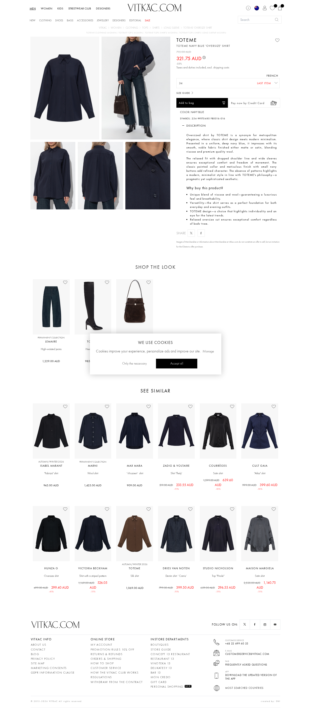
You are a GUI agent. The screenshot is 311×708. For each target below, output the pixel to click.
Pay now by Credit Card (247, 103)
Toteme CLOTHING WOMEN (101, 33)
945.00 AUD (51, 485)
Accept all (176, 363)
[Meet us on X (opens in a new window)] (245, 624)
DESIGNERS (103, 8)
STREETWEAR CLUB (79, 8)
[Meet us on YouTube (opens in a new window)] (275, 624)
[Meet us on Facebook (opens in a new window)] (255, 624)
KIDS (60, 8)
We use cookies (155, 342)
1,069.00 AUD (135, 588)
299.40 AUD (51, 587)
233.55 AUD (176, 485)
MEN (33, 8)
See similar (155, 391)
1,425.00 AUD (93, 485)
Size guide (183, 93)
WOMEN (46, 8)
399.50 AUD (176, 587)
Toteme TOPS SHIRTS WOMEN (161, 33)
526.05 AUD (92, 585)
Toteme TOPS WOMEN (131, 33)
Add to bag (186, 103)
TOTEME (186, 40)
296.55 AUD (217, 587)
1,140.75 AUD (260, 585)
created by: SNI (270, 701)
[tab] (228, 126)
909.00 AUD (134, 485)
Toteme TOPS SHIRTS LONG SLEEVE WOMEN (202, 33)
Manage (208, 351)
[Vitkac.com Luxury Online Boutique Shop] (154, 7)
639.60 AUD (218, 483)
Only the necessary (134, 363)
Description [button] (196, 126)
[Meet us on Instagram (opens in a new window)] (265, 624)
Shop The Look (155, 267)
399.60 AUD (259, 485)
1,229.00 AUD (51, 361)
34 (181, 83)
